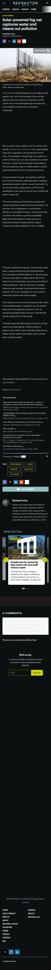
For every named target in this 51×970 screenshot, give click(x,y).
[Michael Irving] (6, 502)
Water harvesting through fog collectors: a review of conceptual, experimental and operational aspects (23, 403)
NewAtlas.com (34, 917)
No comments (28, 489)
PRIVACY (6, 934)
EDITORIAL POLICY (10, 924)
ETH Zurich (15, 389)
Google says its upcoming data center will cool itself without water (23, 565)
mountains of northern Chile (22, 149)
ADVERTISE (7, 927)
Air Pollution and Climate (12, 446)
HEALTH (15, 9)
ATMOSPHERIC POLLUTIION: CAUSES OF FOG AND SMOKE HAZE (24, 414)
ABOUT (5, 920)
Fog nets (6, 93)
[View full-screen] (48, 50)
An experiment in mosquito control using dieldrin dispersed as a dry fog (22, 436)
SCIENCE (6, 9)
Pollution (28, 469)
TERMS (5, 931)
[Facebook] (4, 41)
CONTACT (6, 938)
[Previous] (6, 559)
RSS (4, 941)
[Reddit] (19, 41)
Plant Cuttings (8, 429)
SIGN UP (25, 9)
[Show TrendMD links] (47, 456)
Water (30, 464)
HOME (33, 9)
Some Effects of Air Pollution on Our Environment (22, 422)
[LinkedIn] (14, 41)
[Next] (44, 559)
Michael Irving (19, 500)
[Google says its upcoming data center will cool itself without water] (25, 547)
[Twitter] (9, 41)
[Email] (24, 41)
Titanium (13, 469)
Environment (7, 15)
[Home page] (25, 4)
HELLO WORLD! (8, 913)
